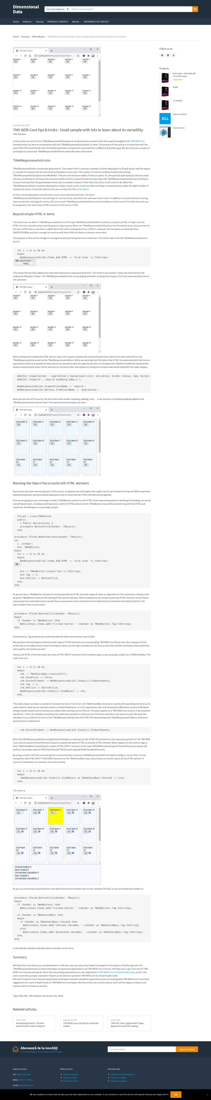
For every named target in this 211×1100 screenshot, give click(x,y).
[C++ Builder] (165, 105)
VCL (55, 995)
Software (27, 21)
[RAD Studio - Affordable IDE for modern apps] (165, 78)
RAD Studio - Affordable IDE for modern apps (184, 74)
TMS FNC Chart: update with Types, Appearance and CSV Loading (127, 1024)
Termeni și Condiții (118, 1077)
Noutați (39, 21)
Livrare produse (70, 1077)
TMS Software (38, 36)
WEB (60, 995)
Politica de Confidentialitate (122, 1074)
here (58, 965)
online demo (83, 189)
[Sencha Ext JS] (165, 132)
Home (16, 21)
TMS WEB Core (137, 141)
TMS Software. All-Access (41, 995)
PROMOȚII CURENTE (57, 21)
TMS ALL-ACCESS (180, 114)
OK (17, 564)
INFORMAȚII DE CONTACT (96, 21)
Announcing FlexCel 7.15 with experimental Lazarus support (30, 1024)
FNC (26, 995)
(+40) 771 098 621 (25, 1080)
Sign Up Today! (186, 1049)
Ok (175, 1094)
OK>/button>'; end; (25, 262)
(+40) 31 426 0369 (23, 1074)
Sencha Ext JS (179, 128)
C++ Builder (177, 100)
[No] (207, 1094)
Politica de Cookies (119, 1081)
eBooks (75, 21)
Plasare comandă (70, 1074)
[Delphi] (165, 91)
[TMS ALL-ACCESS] (165, 118)
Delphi (175, 87)
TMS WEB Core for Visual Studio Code (117, 972)
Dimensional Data (26, 9)
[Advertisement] (178, 189)
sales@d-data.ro (26, 1085)
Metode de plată (70, 1081)
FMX (21, 995)
